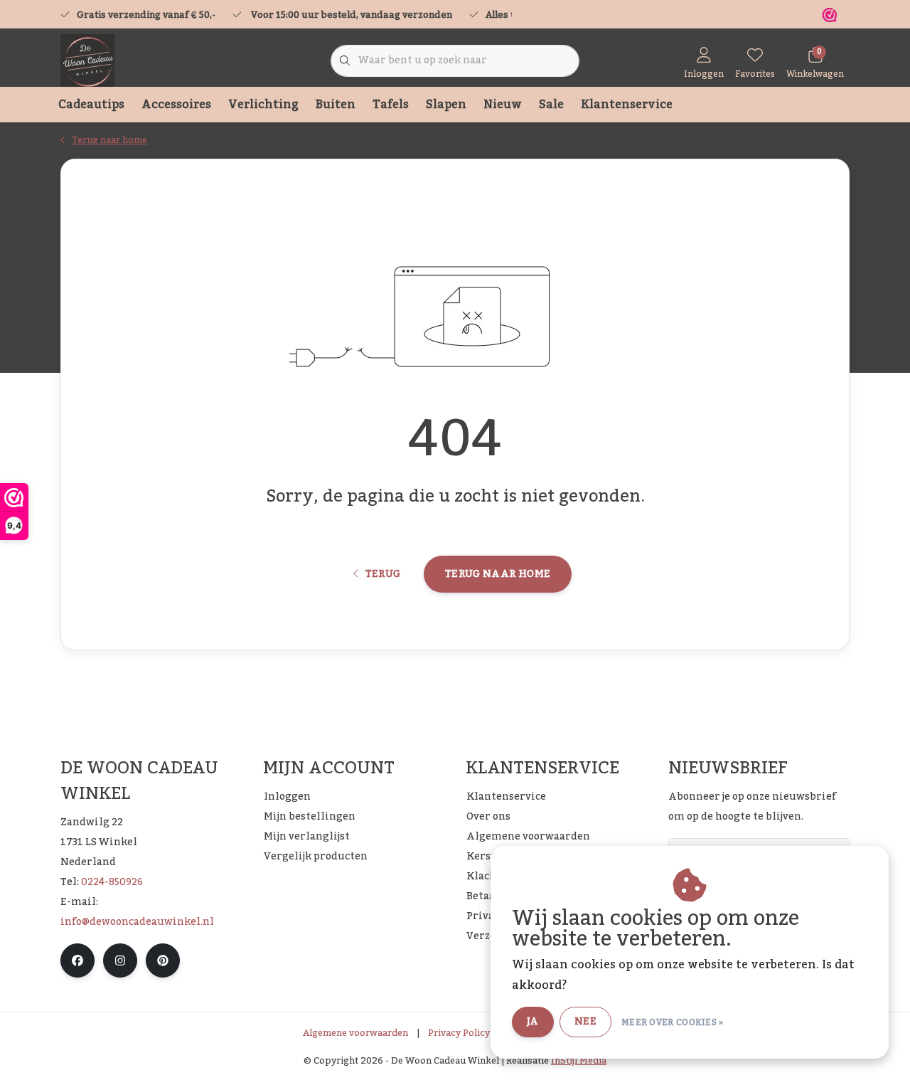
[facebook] (77, 960)
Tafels (391, 104)
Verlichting (263, 104)
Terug (382, 574)
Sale (551, 104)
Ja (533, 1022)
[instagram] (120, 960)
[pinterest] (163, 960)
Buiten (335, 104)
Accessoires (176, 104)
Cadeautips (91, 104)
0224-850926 (112, 882)
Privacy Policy (459, 1033)
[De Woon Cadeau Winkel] (87, 60)
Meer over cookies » (672, 1022)
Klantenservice (627, 104)
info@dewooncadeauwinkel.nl (137, 922)
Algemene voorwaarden (355, 1033)
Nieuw (502, 104)
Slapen (446, 104)
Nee (585, 1022)
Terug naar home (497, 574)
